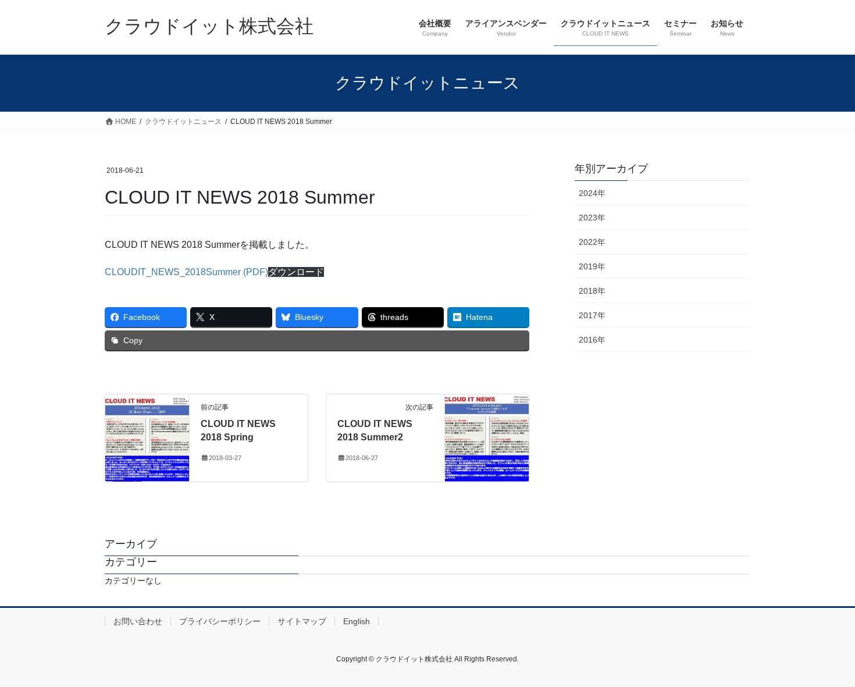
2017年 (592, 315)
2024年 (592, 193)
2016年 (592, 339)
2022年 (592, 242)
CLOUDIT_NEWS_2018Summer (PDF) (186, 272)
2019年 (592, 266)
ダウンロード (296, 272)
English (356, 621)
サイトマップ (301, 621)
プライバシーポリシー (220, 621)
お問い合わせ (137, 621)
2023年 (592, 217)
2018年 (592, 291)
